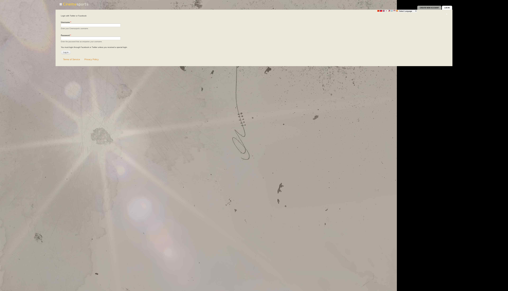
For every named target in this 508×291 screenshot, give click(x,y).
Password (66, 35)
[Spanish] (397, 11)
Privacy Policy (91, 59)
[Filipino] (389, 11)
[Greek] (392, 11)
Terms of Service (71, 59)
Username (66, 22)
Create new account (429, 8)
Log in (448, 8)
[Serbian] (394, 11)
